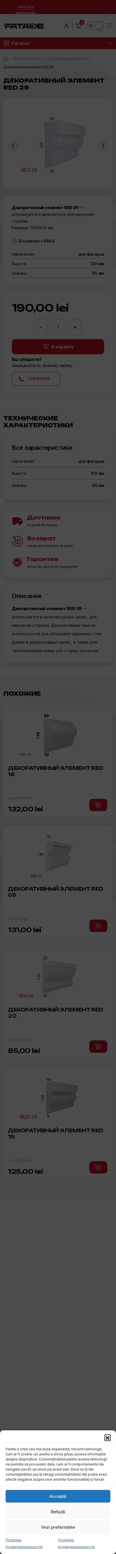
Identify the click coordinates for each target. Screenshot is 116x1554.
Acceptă (58, 1496)
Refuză (58, 1511)
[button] (107, 1437)
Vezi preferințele (58, 1527)
